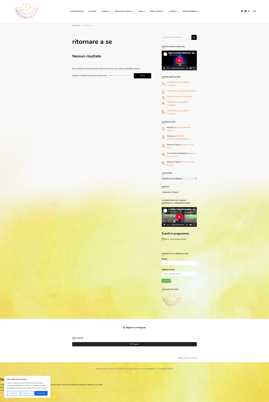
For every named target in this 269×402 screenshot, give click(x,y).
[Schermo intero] (194, 68)
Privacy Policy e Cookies (187, 358)
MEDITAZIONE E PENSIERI (179, 96)
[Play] (164, 68)
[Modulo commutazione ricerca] (255, 11)
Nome (164, 259)
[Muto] (191, 68)
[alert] (179, 239)
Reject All (27, 393)
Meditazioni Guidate (123, 11)
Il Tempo (172, 11)
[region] (27, 387)
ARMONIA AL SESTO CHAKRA (181, 91)
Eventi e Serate (156, 11)
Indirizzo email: (168, 269)
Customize (13, 393)
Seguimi (135, 344)
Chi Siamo (92, 11)
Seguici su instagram (136, 327)
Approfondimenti (190, 11)
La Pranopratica (77, 11)
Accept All (41, 393)
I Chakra (104, 11)
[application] (179, 60)
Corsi (140, 11)
